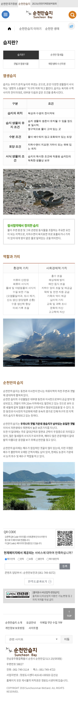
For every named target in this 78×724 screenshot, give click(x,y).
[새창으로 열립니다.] (39, 581)
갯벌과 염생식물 (21, 63)
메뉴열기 (5, 14)
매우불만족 (54, 559)
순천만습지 (24, 3)
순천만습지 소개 (13, 622)
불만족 (41, 559)
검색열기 (72, 15)
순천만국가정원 (9, 3)
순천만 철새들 (56, 54)
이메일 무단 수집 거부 (51, 622)
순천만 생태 (52, 28)
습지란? (21, 54)
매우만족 (11, 559)
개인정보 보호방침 (14, 628)
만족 (22, 559)
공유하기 (71, 26)
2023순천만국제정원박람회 (44, 3)
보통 (31, 559)
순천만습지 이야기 (30, 28)
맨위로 (69, 614)
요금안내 (31, 622)
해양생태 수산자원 (57, 63)
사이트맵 (33, 628)
